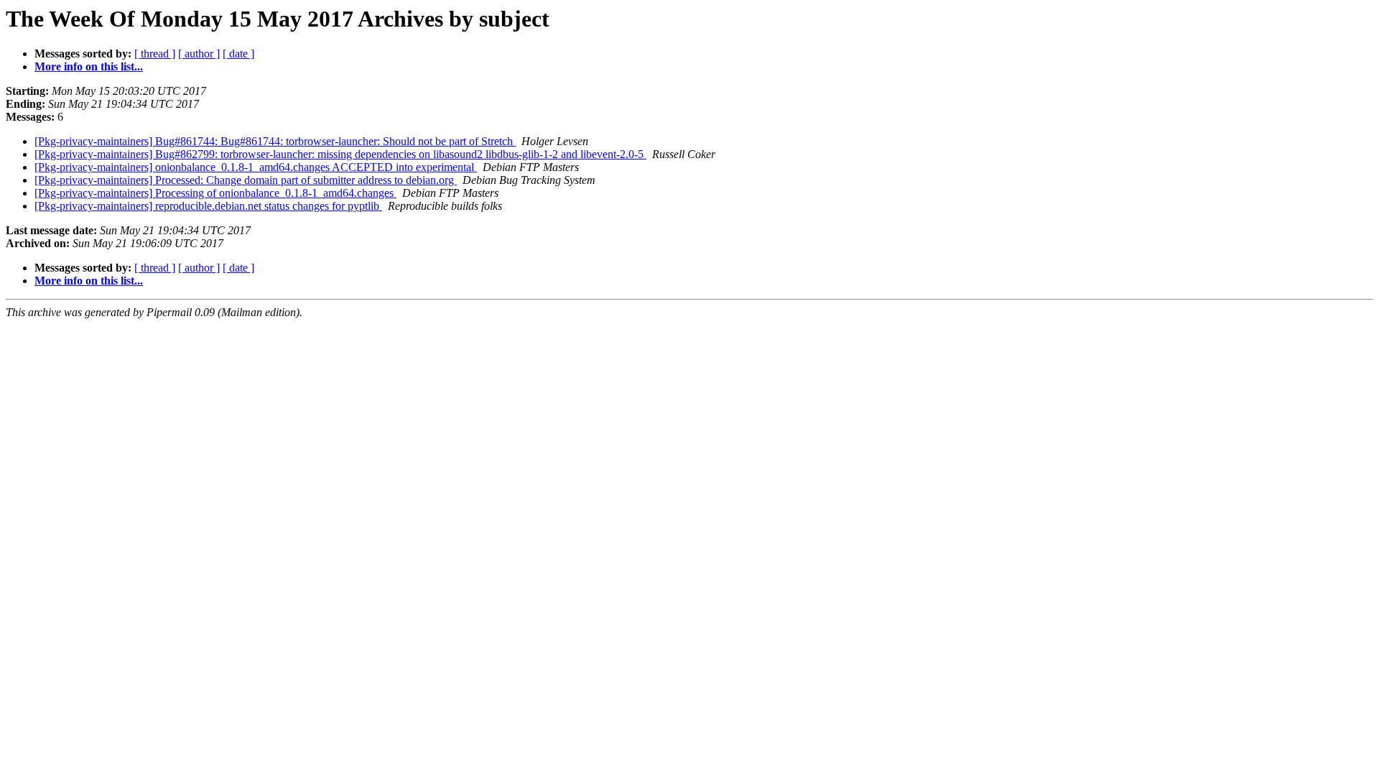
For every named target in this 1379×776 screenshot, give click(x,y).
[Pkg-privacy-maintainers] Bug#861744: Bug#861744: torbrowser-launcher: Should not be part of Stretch (275, 141)
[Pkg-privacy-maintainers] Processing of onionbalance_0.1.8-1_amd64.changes (215, 193)
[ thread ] (154, 53)
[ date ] (238, 53)
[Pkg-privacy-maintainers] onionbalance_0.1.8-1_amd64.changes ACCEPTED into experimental (255, 167)
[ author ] (199, 53)
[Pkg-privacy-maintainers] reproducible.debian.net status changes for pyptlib (208, 206)
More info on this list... (88, 66)
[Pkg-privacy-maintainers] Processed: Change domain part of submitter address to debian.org (245, 180)
